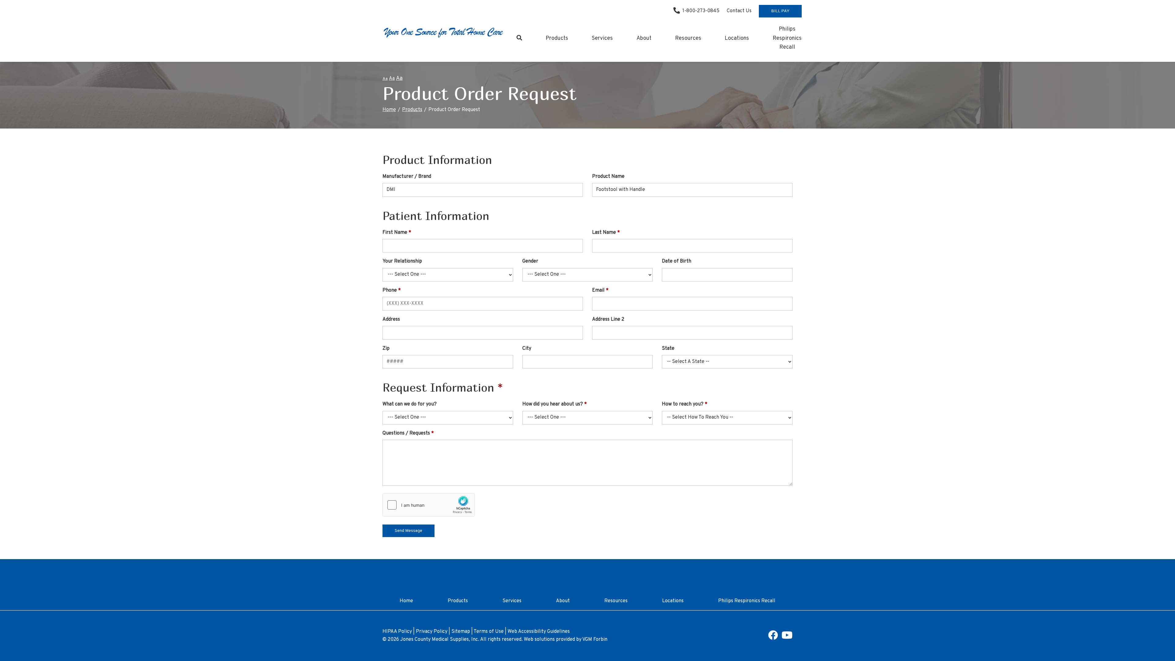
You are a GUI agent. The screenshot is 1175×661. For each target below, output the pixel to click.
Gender (530, 261)
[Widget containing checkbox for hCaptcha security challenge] (428, 505)
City (526, 348)
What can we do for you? (409, 404)
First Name (394, 233)
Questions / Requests (406, 433)
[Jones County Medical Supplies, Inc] (443, 32)
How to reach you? (682, 404)
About (643, 38)
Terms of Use (489, 632)
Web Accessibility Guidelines (539, 632)
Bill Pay (780, 11)
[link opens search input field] (519, 39)
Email (598, 290)
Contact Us (739, 11)
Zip (386, 348)
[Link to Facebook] (773, 637)
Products (557, 38)
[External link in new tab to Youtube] (787, 637)
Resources (688, 38)
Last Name (604, 233)
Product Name (608, 177)
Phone (389, 290)
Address (391, 319)
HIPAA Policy (397, 632)
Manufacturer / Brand (406, 177)
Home (389, 110)
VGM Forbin (594, 640)
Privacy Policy (431, 632)
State (668, 348)
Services (602, 38)
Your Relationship (402, 261)
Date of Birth (676, 261)
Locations (737, 38)
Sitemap (460, 632)
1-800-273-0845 (700, 11)
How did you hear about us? (552, 404)
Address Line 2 (608, 319)
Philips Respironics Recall (787, 38)
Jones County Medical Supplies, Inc (439, 640)
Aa (385, 78)
